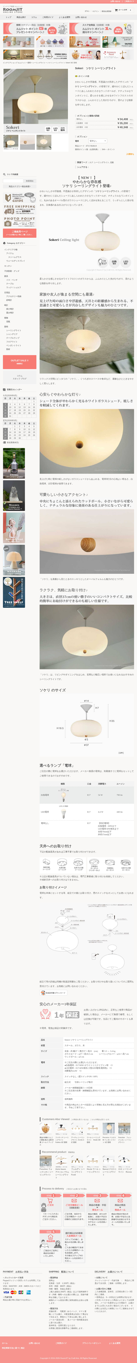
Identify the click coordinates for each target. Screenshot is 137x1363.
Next (73, 112)
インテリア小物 (10, 249)
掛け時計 (10, 309)
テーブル (10, 284)
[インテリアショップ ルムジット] (13, 11)
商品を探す (21, 17)
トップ (8, 17)
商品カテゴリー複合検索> (20, 186)
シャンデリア (12, 334)
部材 (8, 349)
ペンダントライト (13, 345)
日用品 (7, 292)
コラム (34, 17)
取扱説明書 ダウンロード (55, 993)
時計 (6, 305)
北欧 (112, 162)
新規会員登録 (106, 11)
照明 (6, 327)
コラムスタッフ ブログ (19, 377)
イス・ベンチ (12, 280)
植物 (6, 318)
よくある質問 (64, 17)
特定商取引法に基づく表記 (13, 1348)
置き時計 (10, 313)
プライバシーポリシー (91, 1343)
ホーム (5, 1343)
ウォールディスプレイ (15, 261)
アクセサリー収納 (13, 296)
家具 (6, 276)
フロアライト (12, 342)
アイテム (10, 253)
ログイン (95, 11)
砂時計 (9, 300)
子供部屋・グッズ (11, 271)
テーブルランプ (12, 338)
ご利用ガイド (129, 1)
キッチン (8, 266)
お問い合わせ (115, 1)
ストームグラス (14, 257)
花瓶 (8, 321)
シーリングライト (101, 162)
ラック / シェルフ (13, 287)
